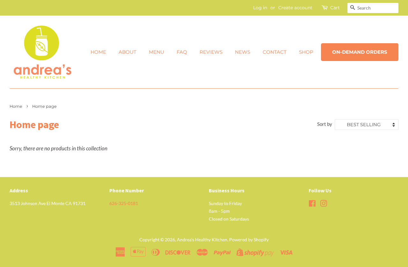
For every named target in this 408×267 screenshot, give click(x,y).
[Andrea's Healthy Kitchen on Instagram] (323, 204)
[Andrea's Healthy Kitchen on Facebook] (312, 204)
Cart (335, 7)
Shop (306, 52)
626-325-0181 (123, 203)
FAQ (182, 52)
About (127, 52)
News (242, 52)
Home (98, 52)
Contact (275, 52)
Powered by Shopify (249, 239)
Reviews (211, 52)
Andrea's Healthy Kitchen (202, 239)
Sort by (324, 124)
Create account (295, 7)
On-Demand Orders (359, 52)
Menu (156, 52)
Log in (260, 7)
